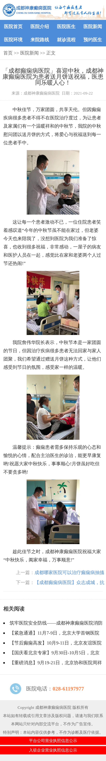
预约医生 (93, 39)
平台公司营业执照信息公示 (53, 741)
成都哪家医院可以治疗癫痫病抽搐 (69, 572)
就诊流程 (66, 39)
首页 (8, 53)
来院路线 (40, 39)
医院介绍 (40, 26)
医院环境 (13, 39)
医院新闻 (93, 26)
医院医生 (66, 26)
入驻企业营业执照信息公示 (53, 750)
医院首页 (13, 26)
